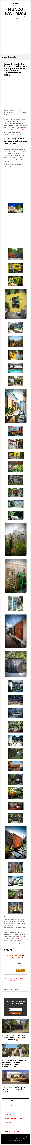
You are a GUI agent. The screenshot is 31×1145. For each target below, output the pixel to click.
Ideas (20, 980)
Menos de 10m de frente (11, 1131)
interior (24, 130)
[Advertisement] (15, 36)
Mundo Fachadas (15, 11)
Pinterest (16, 938)
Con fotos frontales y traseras (13, 1118)
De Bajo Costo (8, 1106)
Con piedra (7, 1127)
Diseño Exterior (14, 980)
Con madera (8, 1122)
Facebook (9, 938)
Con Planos (7, 1114)
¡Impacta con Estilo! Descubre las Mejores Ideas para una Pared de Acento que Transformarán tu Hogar (15, 69)
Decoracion (15, 978)
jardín (16, 149)
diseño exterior (16, 130)
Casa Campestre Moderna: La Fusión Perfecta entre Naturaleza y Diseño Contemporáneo (14, 1063)
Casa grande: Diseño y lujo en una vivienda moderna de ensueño (14, 1089)
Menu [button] (16, 3)
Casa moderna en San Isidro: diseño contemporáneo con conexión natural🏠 (13, 1038)
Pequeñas (7, 1110)
